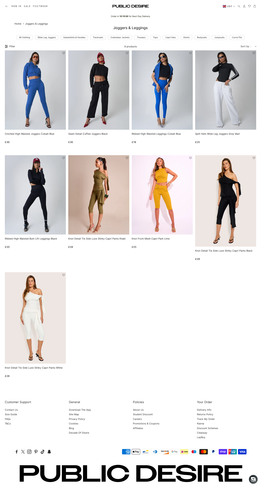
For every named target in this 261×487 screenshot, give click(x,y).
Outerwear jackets (120, 37)
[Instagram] (29, 452)
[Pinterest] (36, 452)
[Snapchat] (49, 452)
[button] (6, 6)
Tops (155, 37)
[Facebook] (16, 452)
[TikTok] (42, 452)
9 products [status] (130, 46)
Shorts (186, 37)
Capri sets (170, 37)
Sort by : (246, 46)
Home (17, 23)
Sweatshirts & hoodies (74, 37)
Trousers (141, 37)
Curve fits (237, 37)
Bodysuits (202, 37)
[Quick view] (59, 125)
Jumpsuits (219, 37)
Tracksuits (98, 37)
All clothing (24, 37)
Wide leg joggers (47, 37)
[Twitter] (23, 452)
